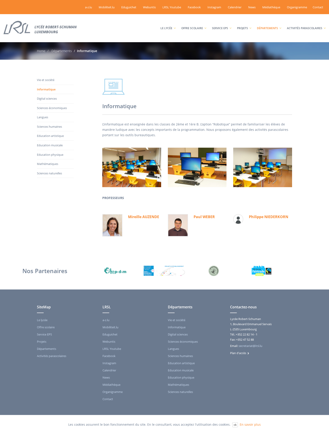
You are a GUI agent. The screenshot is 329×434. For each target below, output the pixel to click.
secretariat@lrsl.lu (250, 346)
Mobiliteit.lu (107, 7)
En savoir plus (250, 424)
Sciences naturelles (49, 173)
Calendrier (234, 7)
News (252, 7)
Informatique (46, 89)
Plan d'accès (239, 353)
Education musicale (50, 145)
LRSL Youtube (171, 7)
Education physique (50, 155)
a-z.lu (88, 7)
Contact (318, 7)
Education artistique (50, 136)
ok (235, 425)
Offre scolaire (194, 19)
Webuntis (149, 7)
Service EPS (222, 19)
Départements (270, 19)
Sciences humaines (49, 127)
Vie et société (45, 80)
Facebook (194, 7)
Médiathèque (271, 7)
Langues (42, 117)
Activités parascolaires (305, 19)
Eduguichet (128, 7)
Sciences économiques (52, 108)
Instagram (214, 7)
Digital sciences (47, 98)
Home (41, 51)
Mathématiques (47, 164)
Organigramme (297, 7)
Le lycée (168, 19)
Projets (245, 19)
